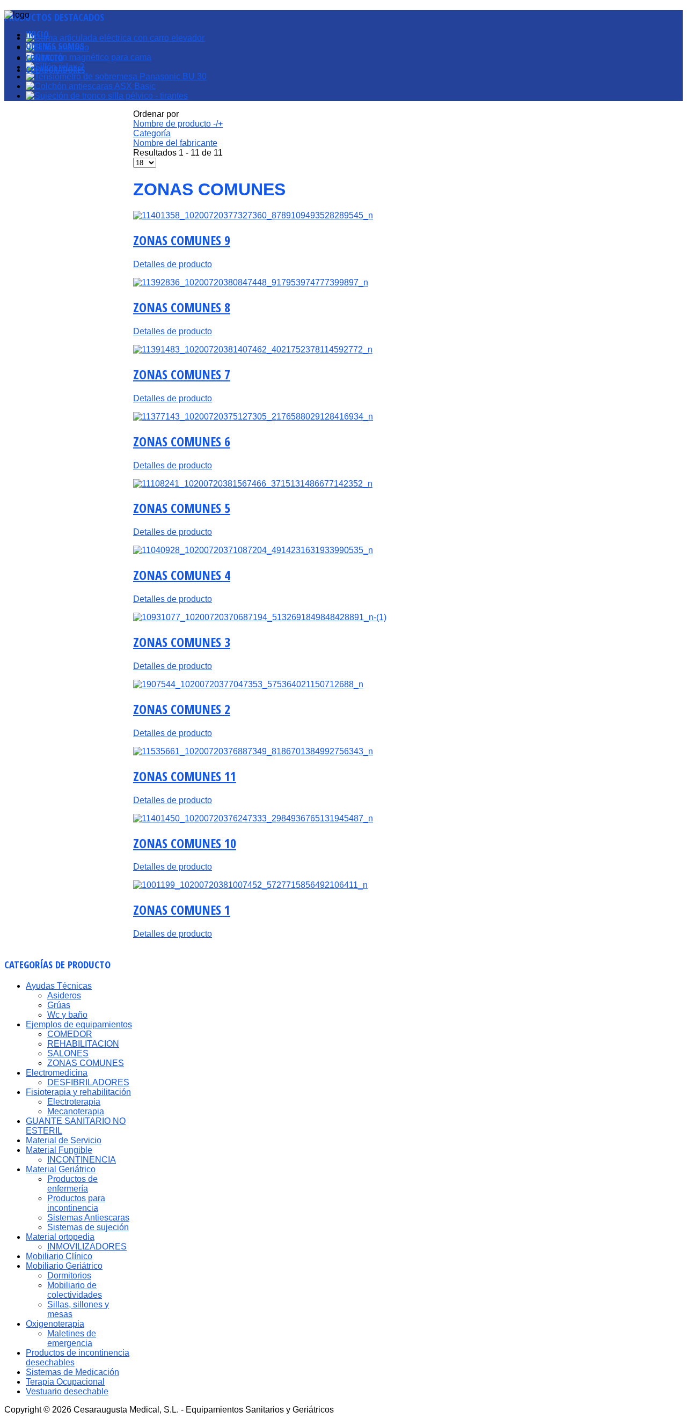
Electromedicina (56, 1072)
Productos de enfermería (72, 1183)
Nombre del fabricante (175, 143)
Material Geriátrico (61, 1169)
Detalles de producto (172, 264)
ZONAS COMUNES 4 (181, 575)
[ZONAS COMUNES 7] (252, 349)
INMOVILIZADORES (87, 1246)
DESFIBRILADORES (88, 1082)
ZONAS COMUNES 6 (181, 441)
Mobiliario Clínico (59, 1256)
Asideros (64, 995)
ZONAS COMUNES (85, 1063)
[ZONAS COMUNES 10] (253, 818)
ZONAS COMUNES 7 (181, 374)
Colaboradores (55, 70)
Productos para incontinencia (76, 1203)
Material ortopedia (60, 1236)
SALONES (68, 1053)
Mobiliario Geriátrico (64, 1265)
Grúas (58, 1005)
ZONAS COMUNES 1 (181, 909)
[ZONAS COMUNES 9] (253, 215)
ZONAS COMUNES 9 (181, 240)
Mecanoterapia (75, 1111)
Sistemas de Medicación (72, 1372)
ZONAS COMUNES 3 (181, 642)
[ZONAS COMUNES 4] (253, 550)
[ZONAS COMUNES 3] (259, 617)
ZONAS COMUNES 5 (181, 508)
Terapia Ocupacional (65, 1381)
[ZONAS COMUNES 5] (252, 483)
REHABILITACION (83, 1043)
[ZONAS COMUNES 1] (250, 884)
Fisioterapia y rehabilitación (78, 1092)
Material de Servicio (63, 1140)
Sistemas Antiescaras (88, 1217)
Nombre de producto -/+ (178, 123)
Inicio (37, 34)
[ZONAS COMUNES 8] (250, 282)
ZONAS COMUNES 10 (184, 843)
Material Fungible (59, 1150)
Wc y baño (67, 1014)
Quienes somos (55, 46)
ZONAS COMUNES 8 (181, 307)
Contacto (44, 58)
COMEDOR (69, 1034)
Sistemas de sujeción (88, 1227)
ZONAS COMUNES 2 (181, 709)
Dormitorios (69, 1275)
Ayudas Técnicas (59, 985)
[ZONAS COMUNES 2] (248, 684)
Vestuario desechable (67, 1391)
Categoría (152, 133)
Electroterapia (73, 1101)
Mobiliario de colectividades (74, 1290)
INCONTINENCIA (81, 1159)
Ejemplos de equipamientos (79, 1024)
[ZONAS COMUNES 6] (253, 416)
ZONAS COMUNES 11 (184, 776)
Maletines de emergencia (71, 1338)
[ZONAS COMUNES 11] (253, 751)
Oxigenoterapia (55, 1323)
